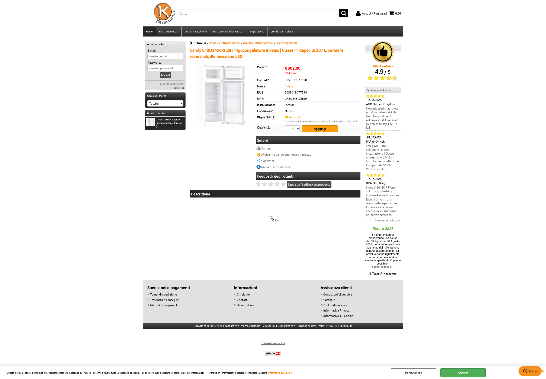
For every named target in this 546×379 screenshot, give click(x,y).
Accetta (463, 373)
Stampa (266, 148)
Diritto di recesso (335, 305)
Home (149, 31)
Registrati (178, 87)
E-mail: (151, 50)
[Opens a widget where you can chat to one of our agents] (530, 371)
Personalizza (413, 373)
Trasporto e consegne (164, 299)
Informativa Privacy (336, 310)
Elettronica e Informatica (227, 31)
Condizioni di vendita (337, 294)
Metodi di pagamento (164, 305)
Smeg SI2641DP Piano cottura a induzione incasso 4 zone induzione (382, 191)
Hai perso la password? (171, 83)
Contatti (242, 299)
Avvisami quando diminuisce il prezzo (286, 154)
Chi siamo (243, 294)
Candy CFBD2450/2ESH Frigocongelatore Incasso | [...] (169, 123)
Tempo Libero (256, 31)
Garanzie (329, 299)
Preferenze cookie (273, 343)
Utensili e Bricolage (281, 31)
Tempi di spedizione (163, 294)
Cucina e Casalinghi (196, 31)
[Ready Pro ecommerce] (273, 353)
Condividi (267, 160)
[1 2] (293, 129)
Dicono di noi (245, 305)
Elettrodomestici (169, 31)
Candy (289, 86)
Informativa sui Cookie (280, 372)
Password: (154, 62)
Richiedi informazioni (275, 167)
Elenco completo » (387, 220)
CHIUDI (542, 370)
